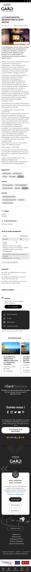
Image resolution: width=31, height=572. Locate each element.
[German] (17, 437)
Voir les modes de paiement (10, 262)
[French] (15, 437)
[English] (14, 437)
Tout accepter (15, 499)
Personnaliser (15, 505)
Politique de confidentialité (15, 494)
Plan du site (25, 552)
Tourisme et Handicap (8, 552)
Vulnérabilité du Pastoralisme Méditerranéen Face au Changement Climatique (11, 360)
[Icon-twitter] (15, 412)
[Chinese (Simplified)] (10, 437)
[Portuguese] (21, 437)
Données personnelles (21, 554)
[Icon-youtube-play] (19, 412)
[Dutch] (12, 437)
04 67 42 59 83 (12, 314)
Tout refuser (15, 511)
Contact (18, 552)
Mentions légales (8, 554)
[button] (26, 340)
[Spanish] (23, 437)
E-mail (9, 318)
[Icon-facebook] (7, 412)
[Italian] (19, 437)
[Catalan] (8, 437)
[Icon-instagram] (11, 412)
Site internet (11, 322)
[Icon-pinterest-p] (23, 412)
